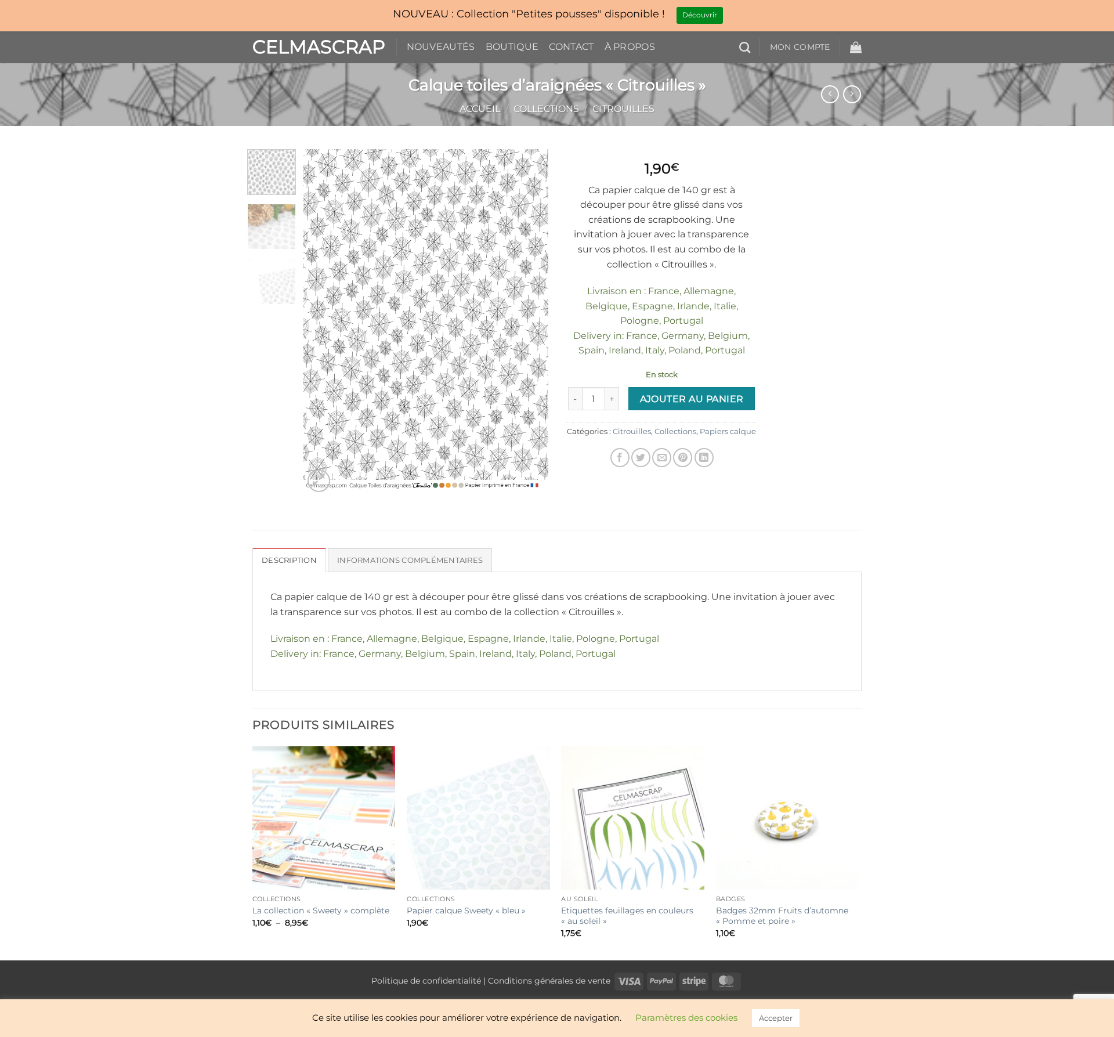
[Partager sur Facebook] (620, 457)
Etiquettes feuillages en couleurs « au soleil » (627, 916)
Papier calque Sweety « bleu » (466, 910)
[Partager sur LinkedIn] (704, 457)
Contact (571, 46)
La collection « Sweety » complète (320, 910)
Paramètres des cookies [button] (686, 1017)
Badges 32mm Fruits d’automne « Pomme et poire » (782, 916)
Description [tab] (289, 560)
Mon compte (800, 47)
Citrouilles (623, 108)
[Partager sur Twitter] (640, 457)
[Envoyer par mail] (661, 457)
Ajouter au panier (692, 398)
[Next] (529, 321)
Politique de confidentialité (426, 980)
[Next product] (830, 94)
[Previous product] (852, 94)
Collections (546, 108)
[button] (856, 47)
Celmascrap (315, 47)
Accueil (480, 108)
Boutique (512, 46)
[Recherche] (744, 47)
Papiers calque (728, 431)
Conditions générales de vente (549, 980)
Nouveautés (441, 46)
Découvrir (699, 14)
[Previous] (323, 321)
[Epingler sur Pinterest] (682, 457)
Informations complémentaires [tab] (410, 560)
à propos (630, 46)
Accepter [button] (776, 1017)
